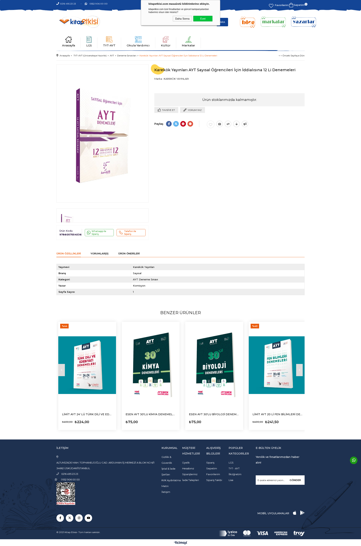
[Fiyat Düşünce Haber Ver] (236, 124)
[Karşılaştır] (228, 124)
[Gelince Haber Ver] (245, 124)
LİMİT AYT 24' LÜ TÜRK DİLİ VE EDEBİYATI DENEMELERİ (87, 414)
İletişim (166, 491)
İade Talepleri (190, 480)
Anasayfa (68, 45)
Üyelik (186, 462)
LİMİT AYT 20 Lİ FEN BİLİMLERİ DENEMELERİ (278, 414)
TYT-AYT (109, 45)
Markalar (188, 45)
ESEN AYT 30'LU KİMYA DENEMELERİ (151, 414)
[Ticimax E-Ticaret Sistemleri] (180, 543)
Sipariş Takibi (214, 480)
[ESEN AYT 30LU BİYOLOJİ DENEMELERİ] (214, 365)
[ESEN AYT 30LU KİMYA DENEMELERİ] (151, 365)
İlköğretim (235, 474)
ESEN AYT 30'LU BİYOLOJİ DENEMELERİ (214, 414)
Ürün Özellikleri (68, 253)
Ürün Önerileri (129, 253)
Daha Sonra (182, 18)
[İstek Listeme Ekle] (219, 124)
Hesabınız (188, 468)
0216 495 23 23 (68, 3)
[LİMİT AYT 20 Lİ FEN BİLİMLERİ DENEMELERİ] (278, 365)
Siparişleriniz (189, 474)
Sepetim (211, 468)
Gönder (295, 480)
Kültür (166, 45)
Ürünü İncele (72, 421)
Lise (231, 480)
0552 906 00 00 (98, 3)
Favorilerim (282, 5)
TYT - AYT (234, 468)
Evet (203, 18)
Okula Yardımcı (138, 45)
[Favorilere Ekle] (210, 124)
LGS (89, 45)
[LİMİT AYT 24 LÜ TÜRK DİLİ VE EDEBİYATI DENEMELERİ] (87, 365)
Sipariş (210, 462)
